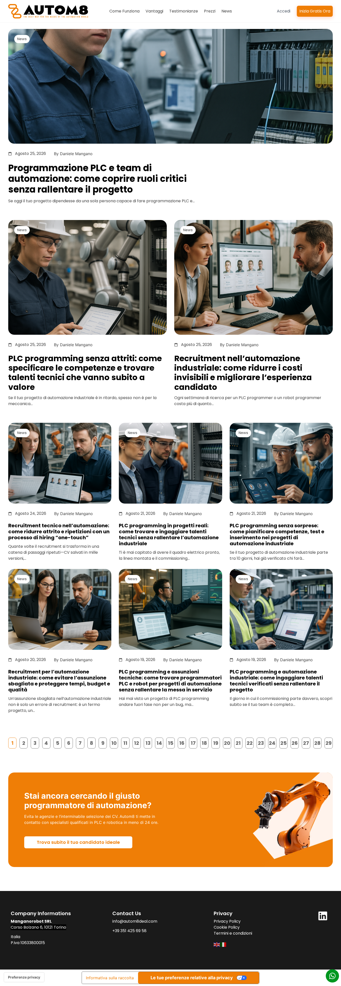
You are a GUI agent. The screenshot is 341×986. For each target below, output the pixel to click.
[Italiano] (223, 944)
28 (318, 742)
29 (329, 742)
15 (171, 742)
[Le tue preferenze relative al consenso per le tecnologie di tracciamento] (24, 977)
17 (194, 742)
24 (272, 742)
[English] (217, 944)
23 (261, 742)
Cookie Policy (227, 927)
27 (306, 742)
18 (205, 742)
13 (149, 742)
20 (227, 742)
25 (284, 742)
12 (137, 742)
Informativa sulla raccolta (110, 977)
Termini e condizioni (233, 933)
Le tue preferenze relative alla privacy (192, 977)
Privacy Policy (227, 921)
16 (182, 742)
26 (295, 742)
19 (216, 742)
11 (126, 742)
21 (239, 742)
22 (250, 742)
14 (160, 742)
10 (114, 742)
